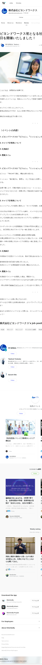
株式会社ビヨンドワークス (23, 10)
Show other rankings (35, 532)
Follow (21, 17)
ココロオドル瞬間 (31, 329)
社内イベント (35, 406)
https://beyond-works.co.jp (15, 13)
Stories (26, 23)
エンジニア (19, 329)
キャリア (10, 329)
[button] (22, 595)
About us (10, 23)
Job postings (35, 23)
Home (3, 23)
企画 (3, 329)
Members (19, 23)
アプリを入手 (35, 600)
